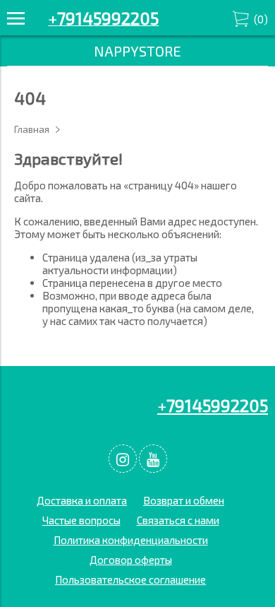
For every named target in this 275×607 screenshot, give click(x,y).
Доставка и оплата (82, 500)
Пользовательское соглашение (130, 579)
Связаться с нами (178, 520)
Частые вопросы (81, 520)
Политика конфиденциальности (131, 540)
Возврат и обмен (183, 500)
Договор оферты (131, 559)
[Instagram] (123, 458)
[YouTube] (153, 458)
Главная (31, 129)
